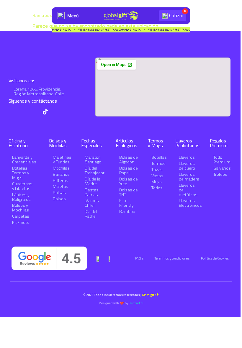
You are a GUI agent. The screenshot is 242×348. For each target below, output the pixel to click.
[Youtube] (23, 112)
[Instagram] (34, 112)
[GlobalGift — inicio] (121, 16)
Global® (150, 295)
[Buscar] (152, 16)
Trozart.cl (136, 303)
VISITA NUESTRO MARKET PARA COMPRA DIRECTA (109, 30)
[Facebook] (56, 112)
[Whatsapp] (12, 112)
